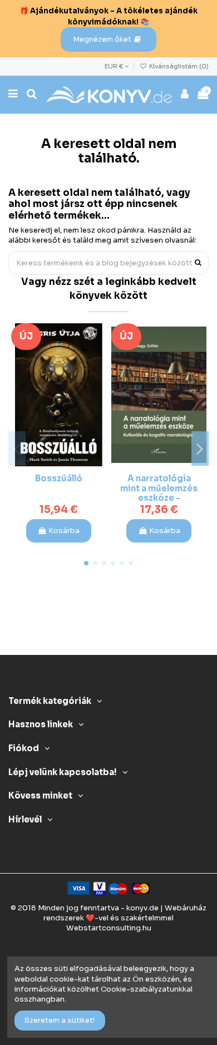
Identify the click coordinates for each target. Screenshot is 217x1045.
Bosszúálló (58, 479)
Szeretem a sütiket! (59, 1020)
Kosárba (64, 530)
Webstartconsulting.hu (108, 928)
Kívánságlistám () (178, 66)
